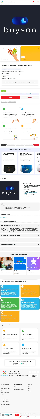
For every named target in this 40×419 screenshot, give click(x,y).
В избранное (4, 101)
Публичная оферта (4, 390)
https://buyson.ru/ (29, 196)
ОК (16, 414)
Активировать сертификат (5, 388)
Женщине (29, 388)
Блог (1, 406)
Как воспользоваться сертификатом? (12, 225)
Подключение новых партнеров (18, 387)
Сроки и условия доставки (8, 244)
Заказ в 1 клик (29, 97)
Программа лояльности (5, 401)
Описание (3, 144)
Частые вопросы (29, 144)
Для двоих (30, 390)
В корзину (10, 97)
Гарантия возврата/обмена (9, 249)
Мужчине (29, 386)
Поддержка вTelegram (33, 376)
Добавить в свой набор (12, 101)
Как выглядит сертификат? (9, 240)
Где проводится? (20, 144)
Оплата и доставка (4, 386)
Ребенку (29, 391)
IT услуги (2, 394)
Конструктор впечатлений (5, 404)
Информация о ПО (4, 395)
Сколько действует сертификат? (10, 235)
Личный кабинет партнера (19, 389)
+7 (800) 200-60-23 (14, 371)
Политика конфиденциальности (5, 392)
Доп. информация (11, 144)
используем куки (7, 414)
